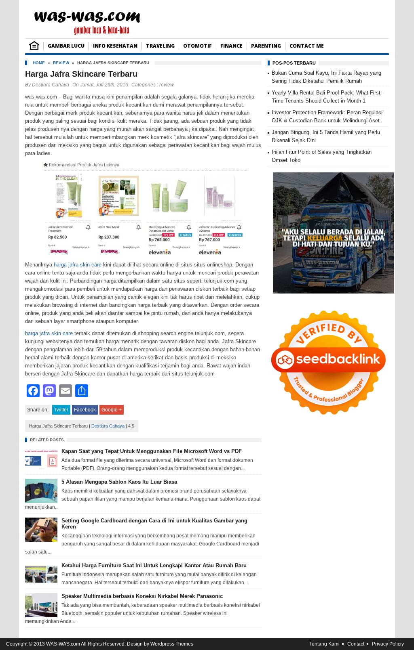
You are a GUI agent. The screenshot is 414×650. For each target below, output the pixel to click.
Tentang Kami (324, 644)
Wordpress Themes (171, 644)
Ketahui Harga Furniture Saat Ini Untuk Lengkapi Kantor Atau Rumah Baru (154, 565)
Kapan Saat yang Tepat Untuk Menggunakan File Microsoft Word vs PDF (151, 451)
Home (39, 63)
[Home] (34, 47)
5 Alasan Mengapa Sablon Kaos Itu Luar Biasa (119, 482)
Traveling (160, 45)
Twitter (61, 410)
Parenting (266, 45)
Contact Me (306, 45)
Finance (231, 45)
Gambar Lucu (66, 45)
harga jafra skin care (77, 265)
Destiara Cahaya (50, 85)
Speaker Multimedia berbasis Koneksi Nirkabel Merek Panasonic (142, 596)
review (61, 63)
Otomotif (197, 45)
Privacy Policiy (388, 644)
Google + (111, 410)
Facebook (85, 410)
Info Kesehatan (115, 45)
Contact (355, 644)
